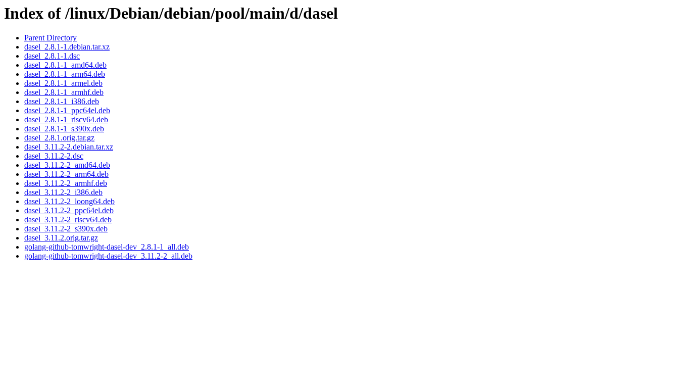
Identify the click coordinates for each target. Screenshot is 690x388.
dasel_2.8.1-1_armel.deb (63, 83)
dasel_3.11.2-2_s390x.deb (66, 228)
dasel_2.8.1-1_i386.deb (61, 101)
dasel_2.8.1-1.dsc (52, 56)
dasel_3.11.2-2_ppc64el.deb (69, 210)
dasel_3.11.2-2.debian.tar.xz (68, 146)
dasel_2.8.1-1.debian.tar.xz (67, 46)
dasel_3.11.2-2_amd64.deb (67, 165)
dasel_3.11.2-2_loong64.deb (69, 201)
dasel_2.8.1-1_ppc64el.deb (67, 110)
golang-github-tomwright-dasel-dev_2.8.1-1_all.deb (106, 247)
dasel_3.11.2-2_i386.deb (63, 192)
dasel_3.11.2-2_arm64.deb (66, 174)
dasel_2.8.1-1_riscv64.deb (66, 119)
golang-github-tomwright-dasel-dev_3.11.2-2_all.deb (108, 256)
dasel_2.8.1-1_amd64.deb (65, 65)
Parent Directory (50, 37)
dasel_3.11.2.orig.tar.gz (61, 237)
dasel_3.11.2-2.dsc (53, 156)
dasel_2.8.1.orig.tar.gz (59, 137)
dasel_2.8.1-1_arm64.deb (64, 74)
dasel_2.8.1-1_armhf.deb (64, 92)
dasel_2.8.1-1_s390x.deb (64, 128)
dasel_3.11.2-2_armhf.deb (65, 183)
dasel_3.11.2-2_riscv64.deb (68, 219)
